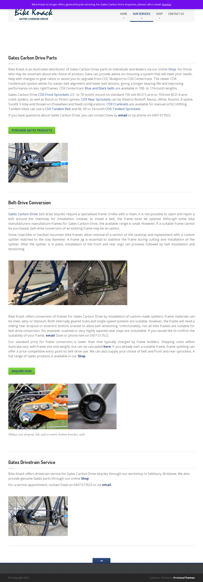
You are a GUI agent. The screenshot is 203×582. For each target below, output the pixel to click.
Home (123, 13)
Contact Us (176, 13)
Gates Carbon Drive (23, 214)
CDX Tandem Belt (58, 109)
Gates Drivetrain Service (31, 462)
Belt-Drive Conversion (29, 202)
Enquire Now (22, 371)
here (107, 346)
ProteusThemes (184, 577)
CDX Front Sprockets (53, 94)
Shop (159, 13)
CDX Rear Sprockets (96, 99)
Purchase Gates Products (32, 130)
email (122, 115)
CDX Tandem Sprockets (122, 109)
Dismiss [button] (166, 4)
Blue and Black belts (100, 88)
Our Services (141, 13)
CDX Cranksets (117, 104)
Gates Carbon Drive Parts (32, 58)
